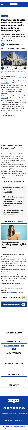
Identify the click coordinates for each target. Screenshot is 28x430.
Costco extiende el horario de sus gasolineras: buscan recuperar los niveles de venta (13, 213)
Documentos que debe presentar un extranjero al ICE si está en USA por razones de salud (14, 245)
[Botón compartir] (2, 68)
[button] (7, 68)
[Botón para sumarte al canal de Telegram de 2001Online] (23, 77)
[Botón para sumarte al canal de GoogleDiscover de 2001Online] (14, 297)
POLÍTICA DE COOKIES (8, 417)
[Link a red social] (4, 408)
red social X (4, 98)
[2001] (14, 4)
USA (23, 345)
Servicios (18, 283)
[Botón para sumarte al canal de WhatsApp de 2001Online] (20, 77)
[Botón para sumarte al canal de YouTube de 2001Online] (26, 77)
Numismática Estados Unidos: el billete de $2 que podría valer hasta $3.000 (14, 190)
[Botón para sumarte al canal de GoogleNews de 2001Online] (14, 304)
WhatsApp (6, 292)
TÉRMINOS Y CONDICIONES (7, 413)
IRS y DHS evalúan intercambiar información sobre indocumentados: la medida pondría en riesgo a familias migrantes (13, 201)
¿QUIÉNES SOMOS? (9, 420)
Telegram (13, 292)
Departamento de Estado (11, 345)
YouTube (20, 292)
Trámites (4, 16)
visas (14, 348)
